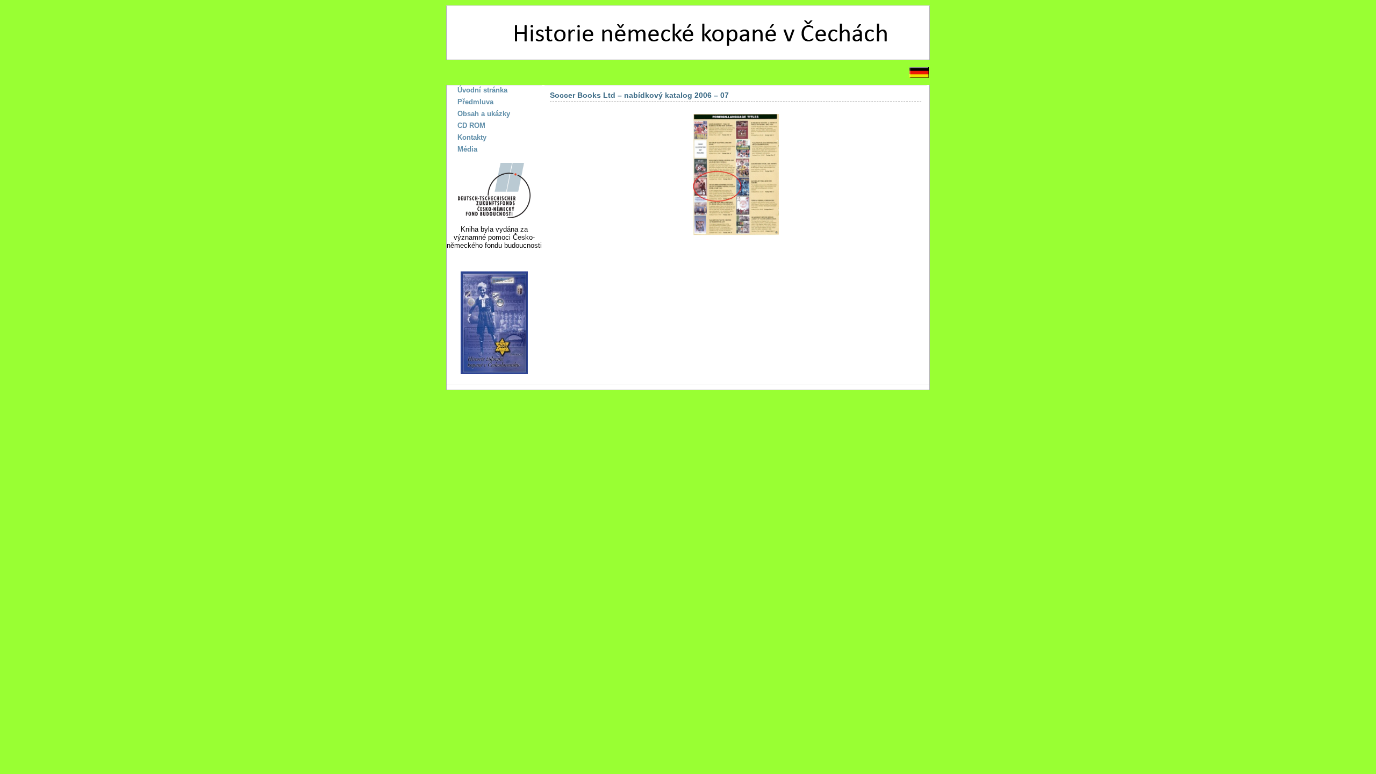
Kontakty (471, 137)
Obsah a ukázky (483, 114)
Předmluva (475, 102)
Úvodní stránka (482, 90)
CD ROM (471, 125)
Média (467, 149)
